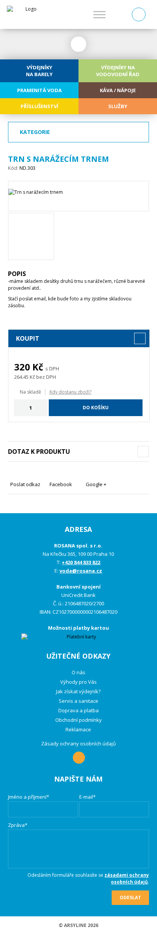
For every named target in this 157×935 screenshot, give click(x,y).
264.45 (21, 376)
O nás (78, 672)
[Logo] (28, 14)
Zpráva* (17, 825)
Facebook (61, 484)
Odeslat (130, 897)
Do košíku (96, 407)
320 (22, 367)
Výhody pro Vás (78, 681)
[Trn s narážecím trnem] (78, 196)
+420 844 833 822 (81, 562)
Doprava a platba (78, 710)
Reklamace (78, 729)
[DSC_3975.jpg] (31, 236)
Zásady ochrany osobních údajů (78, 743)
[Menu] (99, 14)
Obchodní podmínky (78, 719)
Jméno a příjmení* (28, 796)
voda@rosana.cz (80, 570)
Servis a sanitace (78, 700)
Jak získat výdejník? (78, 691)
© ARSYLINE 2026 (78, 925)
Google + (96, 484)
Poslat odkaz (25, 484)
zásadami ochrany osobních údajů (126, 878)
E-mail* (87, 796)
